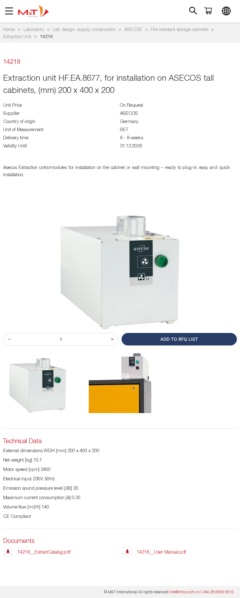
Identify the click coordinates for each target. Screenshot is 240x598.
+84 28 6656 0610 (218, 592)
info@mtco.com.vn (184, 592)
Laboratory (33, 29)
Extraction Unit (17, 36)
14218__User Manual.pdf (161, 552)
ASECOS (133, 29)
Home (9, 29)
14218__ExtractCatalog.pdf (44, 552)
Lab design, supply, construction (84, 29)
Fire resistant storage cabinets (179, 29)
